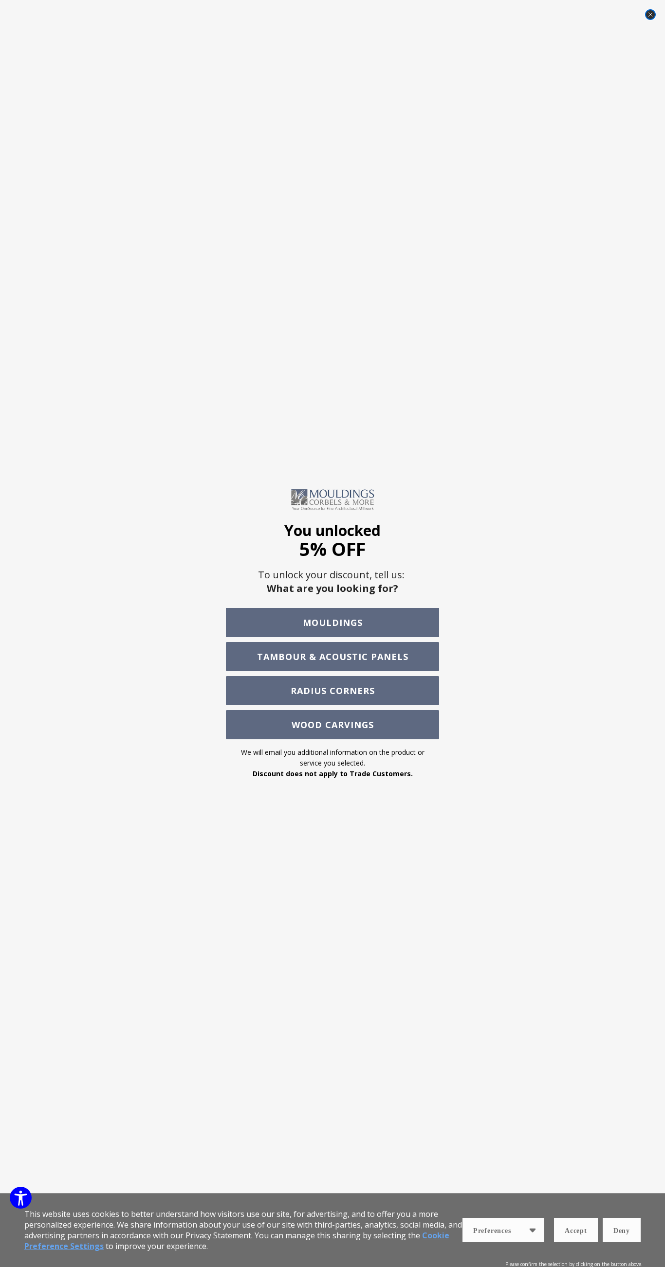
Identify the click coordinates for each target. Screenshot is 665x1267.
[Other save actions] (532, 1230)
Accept (576, 1230)
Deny (621, 1230)
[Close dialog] (650, 14)
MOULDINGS (333, 622)
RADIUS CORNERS (333, 690)
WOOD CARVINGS (333, 725)
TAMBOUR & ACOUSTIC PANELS (332, 656)
